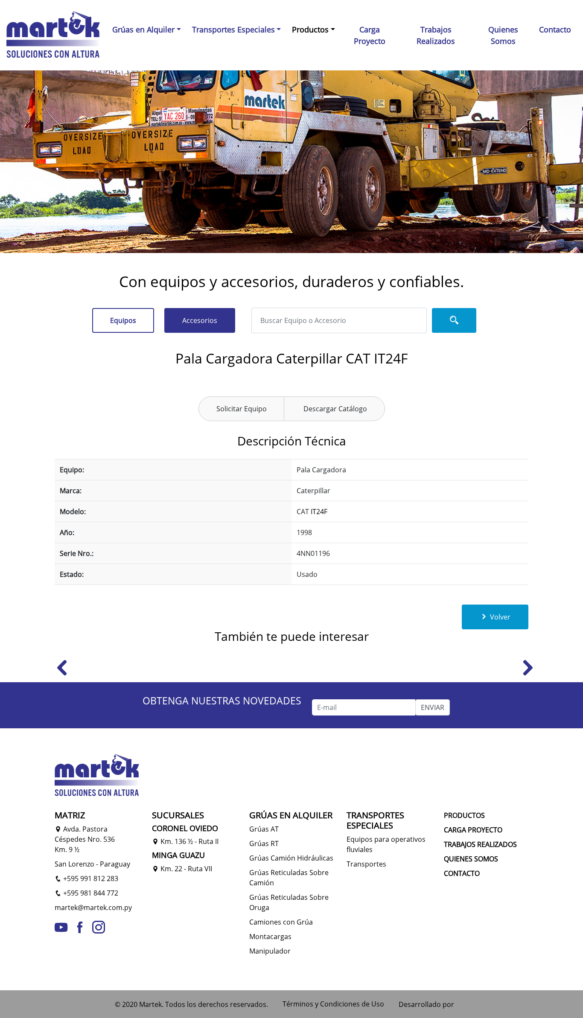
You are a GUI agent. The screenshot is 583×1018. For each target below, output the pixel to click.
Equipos (123, 320)
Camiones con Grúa (281, 922)
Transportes (366, 864)
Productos (310, 29)
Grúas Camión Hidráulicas (291, 858)
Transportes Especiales (233, 29)
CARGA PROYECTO (473, 830)
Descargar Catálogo (335, 408)
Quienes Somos (503, 35)
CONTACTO (462, 873)
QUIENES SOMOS (471, 859)
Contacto (555, 29)
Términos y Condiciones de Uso (333, 1004)
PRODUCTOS (464, 815)
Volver (499, 617)
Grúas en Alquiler (143, 29)
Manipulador (270, 951)
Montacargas (270, 936)
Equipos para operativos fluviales (386, 844)
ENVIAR (432, 707)
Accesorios (199, 320)
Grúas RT (264, 843)
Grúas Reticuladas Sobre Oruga (289, 902)
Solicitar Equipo (241, 408)
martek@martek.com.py (93, 907)
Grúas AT (264, 829)
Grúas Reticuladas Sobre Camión (289, 877)
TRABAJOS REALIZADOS (480, 844)
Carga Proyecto (369, 35)
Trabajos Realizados (436, 35)
